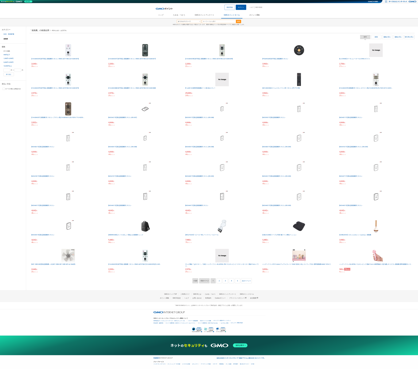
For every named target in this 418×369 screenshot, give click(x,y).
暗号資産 (235, 364)
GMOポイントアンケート (204, 15)
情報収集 (221, 364)
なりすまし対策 (224, 323)
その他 (252, 364)
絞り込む (8, 74)
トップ (160, 15)
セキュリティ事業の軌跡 (237, 322)
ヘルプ (251, 7)
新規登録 (230, 7)
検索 (238, 21)
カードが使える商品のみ (13, 89)
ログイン (241, 7)
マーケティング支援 (206, 364)
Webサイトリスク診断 (205, 320)
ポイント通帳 (254, 15)
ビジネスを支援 (186, 364)
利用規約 (208, 298)
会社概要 (253, 298)
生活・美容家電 (8, 34)
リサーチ (215, 364)
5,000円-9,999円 (8, 62)
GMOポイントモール (232, 15)
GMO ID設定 (258, 7)
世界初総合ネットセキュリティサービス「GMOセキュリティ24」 (169, 320)
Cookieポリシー (220, 298)
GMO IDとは (197, 294)
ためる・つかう (179, 15)
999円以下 (6, 55)
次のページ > (246, 281)
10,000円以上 (7, 66)
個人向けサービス (244, 364)
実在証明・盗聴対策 (158, 323)
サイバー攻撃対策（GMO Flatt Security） (208, 323)
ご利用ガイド (185, 294)
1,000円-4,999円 (8, 58)
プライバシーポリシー (236, 298)
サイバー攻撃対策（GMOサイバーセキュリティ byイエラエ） (181, 323)
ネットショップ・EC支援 (174, 364)
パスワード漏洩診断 (193, 320)
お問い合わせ (197, 298)
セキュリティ (195, 364)
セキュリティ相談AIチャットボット (222, 320)
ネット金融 (228, 364)
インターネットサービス (159, 364)
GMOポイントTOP (170, 294)
